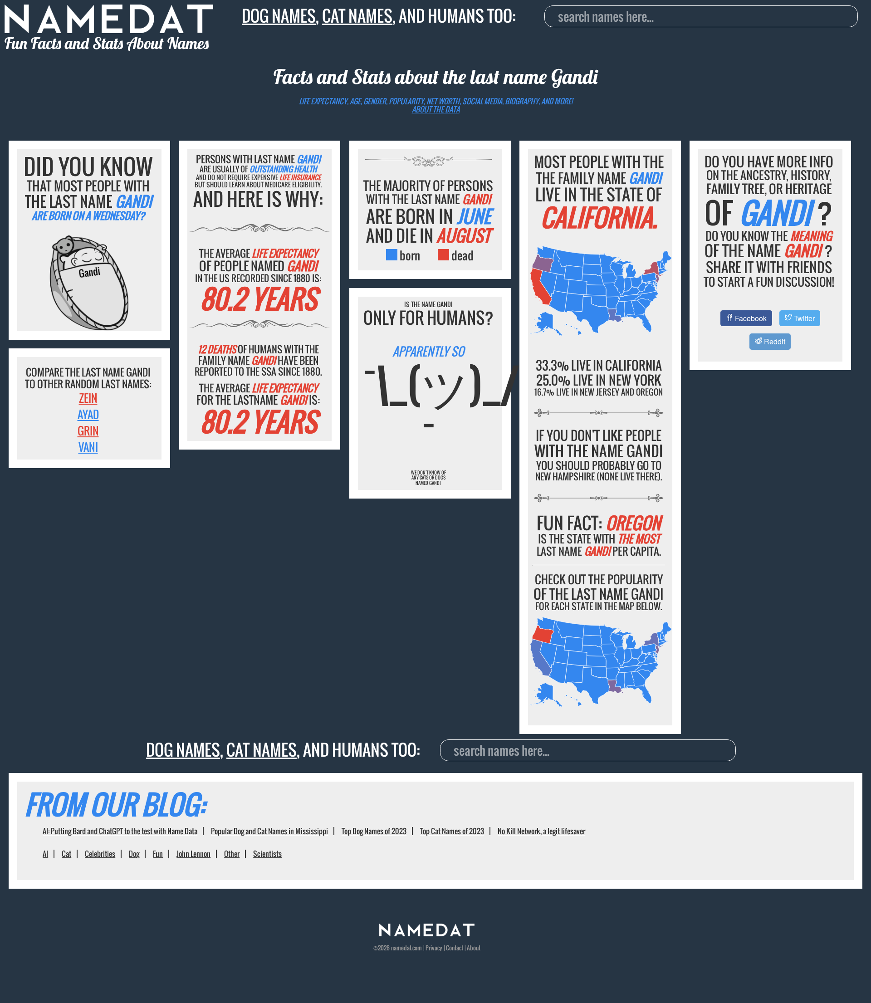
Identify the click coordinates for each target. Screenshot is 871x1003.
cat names (357, 15)
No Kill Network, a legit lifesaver (541, 831)
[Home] (427, 933)
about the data (436, 109)
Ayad (88, 414)
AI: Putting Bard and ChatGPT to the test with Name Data (120, 831)
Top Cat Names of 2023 (452, 831)
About (473, 947)
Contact (454, 947)
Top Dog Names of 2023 (374, 831)
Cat (66, 853)
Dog (134, 853)
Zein (88, 398)
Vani (88, 447)
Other (232, 853)
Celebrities (100, 853)
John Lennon (193, 853)
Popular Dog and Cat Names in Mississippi (269, 831)
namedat (401, 947)
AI (45, 853)
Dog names (279, 15)
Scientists (267, 853)
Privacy (434, 947)
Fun (158, 853)
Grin (88, 430)
